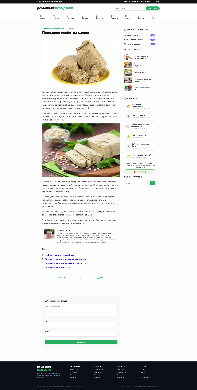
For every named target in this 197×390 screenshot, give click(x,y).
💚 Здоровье (70, 17)
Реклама (135, 1)
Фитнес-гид (74, 370)
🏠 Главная (43, 17)
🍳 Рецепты (114, 17)
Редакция (120, 370)
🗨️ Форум (127, 17)
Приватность (146, 1)
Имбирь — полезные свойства (59, 255)
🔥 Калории (141, 17)
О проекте (126, 1)
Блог (142, 370)
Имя (46, 321)
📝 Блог (153, 17)
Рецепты (73, 377)
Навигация (97, 375)
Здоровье (73, 372)
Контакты (156, 1)
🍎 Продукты (99, 17)
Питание (73, 375)
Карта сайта (145, 377)
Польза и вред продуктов (53, 28)
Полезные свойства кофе (57, 267)
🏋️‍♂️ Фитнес (56, 17)
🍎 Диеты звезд (139, 172)
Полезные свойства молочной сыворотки (65, 263)
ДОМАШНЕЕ (55, 8)
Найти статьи (152, 8)
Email (47, 331)
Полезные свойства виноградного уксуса (65, 259)
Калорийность (99, 370)
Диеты (143, 372)
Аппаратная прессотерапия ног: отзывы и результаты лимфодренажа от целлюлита (139, 165)
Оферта (120, 375)
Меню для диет (146, 375)
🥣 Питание (85, 17)
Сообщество (98, 372)
